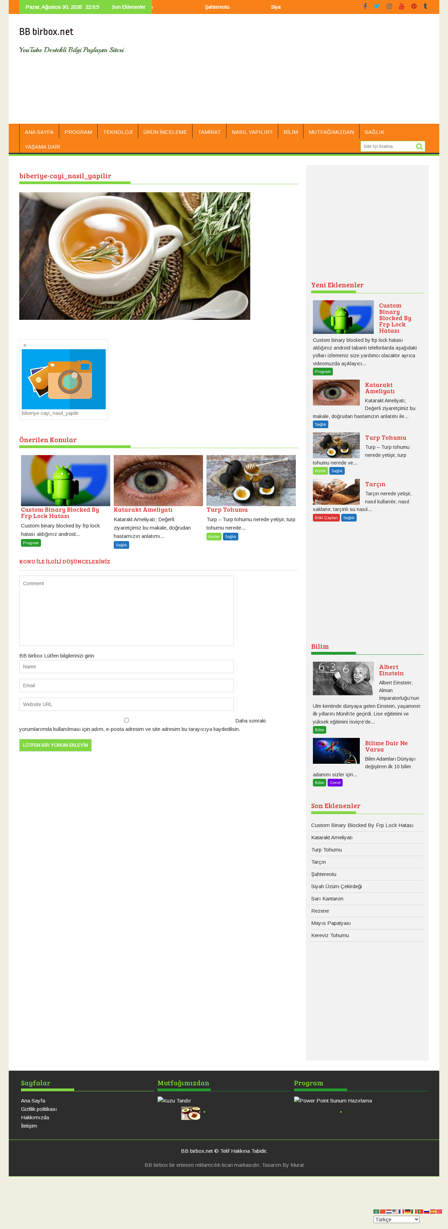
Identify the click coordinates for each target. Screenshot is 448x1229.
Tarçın (318, 862)
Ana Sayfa (39, 132)
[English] (395, 1211)
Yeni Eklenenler (337, 284)
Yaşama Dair (42, 147)
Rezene (320, 911)
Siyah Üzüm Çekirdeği (272, 7)
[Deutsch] (408, 1211)
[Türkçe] (439, 1211)
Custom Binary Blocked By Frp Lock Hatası (362, 825)
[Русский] (427, 1211)
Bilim (291, 132)
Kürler (214, 536)
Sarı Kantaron (327, 898)
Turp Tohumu (326, 850)
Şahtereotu (194, 7)
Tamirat (209, 132)
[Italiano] (414, 1211)
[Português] (421, 1211)
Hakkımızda (35, 1117)
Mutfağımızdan (331, 132)
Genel (335, 783)
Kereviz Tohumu (330, 935)
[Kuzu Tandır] (224, 1101)
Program (78, 132)
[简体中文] (383, 1211)
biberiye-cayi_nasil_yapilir (50, 413)
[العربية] (376, 1211)
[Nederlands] (389, 1211)
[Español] (433, 1211)
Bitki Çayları (326, 518)
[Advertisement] (289, 72)
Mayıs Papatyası (331, 923)
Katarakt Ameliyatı (332, 837)
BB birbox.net (46, 31)
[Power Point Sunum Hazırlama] (360, 1101)
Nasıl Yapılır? (252, 132)
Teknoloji (118, 132)
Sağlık (374, 132)
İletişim (29, 1126)
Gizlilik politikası (39, 1109)
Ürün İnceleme (165, 132)
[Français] (402, 1211)
